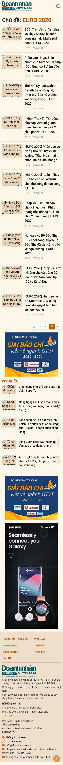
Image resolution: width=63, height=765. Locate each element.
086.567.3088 (13, 741)
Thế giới (39, 645)
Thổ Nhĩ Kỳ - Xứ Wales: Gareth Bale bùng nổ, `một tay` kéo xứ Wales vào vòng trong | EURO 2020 (40, 95)
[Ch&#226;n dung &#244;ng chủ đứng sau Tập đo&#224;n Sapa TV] (9, 389)
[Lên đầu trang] (56, 758)
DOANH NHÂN (10, 645)
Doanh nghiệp (11, 651)
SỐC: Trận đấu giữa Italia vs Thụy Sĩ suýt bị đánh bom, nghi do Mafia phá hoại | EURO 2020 (41, 36)
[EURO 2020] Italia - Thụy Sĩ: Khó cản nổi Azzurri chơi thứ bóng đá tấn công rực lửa (42, 181)
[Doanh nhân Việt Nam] (19, 670)
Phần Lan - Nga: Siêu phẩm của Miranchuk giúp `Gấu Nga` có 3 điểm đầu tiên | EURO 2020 (42, 64)
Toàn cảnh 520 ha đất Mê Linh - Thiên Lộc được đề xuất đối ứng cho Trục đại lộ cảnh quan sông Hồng (38, 425)
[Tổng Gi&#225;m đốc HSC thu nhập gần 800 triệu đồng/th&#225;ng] (9, 444)
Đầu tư (7, 658)
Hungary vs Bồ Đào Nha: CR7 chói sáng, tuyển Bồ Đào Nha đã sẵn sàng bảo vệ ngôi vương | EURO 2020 (42, 244)
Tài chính (39, 651)
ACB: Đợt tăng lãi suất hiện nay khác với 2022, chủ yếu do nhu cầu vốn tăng (38, 461)
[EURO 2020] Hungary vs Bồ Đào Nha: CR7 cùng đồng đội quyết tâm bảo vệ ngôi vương (41, 303)
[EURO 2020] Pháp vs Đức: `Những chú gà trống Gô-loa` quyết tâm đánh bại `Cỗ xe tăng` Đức (42, 275)
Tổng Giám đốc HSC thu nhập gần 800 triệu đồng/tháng (37, 443)
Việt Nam (39, 639)
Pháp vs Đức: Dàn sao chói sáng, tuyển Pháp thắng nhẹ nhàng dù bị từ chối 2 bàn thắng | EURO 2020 (41, 212)
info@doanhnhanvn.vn (18, 745)
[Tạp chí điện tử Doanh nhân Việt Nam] (16, 5)
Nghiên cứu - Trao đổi (15, 639)
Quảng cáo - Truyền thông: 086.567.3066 (28, 757)
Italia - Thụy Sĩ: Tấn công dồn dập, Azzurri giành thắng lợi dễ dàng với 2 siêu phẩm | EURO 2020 (41, 125)
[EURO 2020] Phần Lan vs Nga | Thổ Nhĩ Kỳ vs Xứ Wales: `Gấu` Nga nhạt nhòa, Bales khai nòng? (42, 153)
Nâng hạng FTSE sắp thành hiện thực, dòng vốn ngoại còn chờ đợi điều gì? (39, 406)
